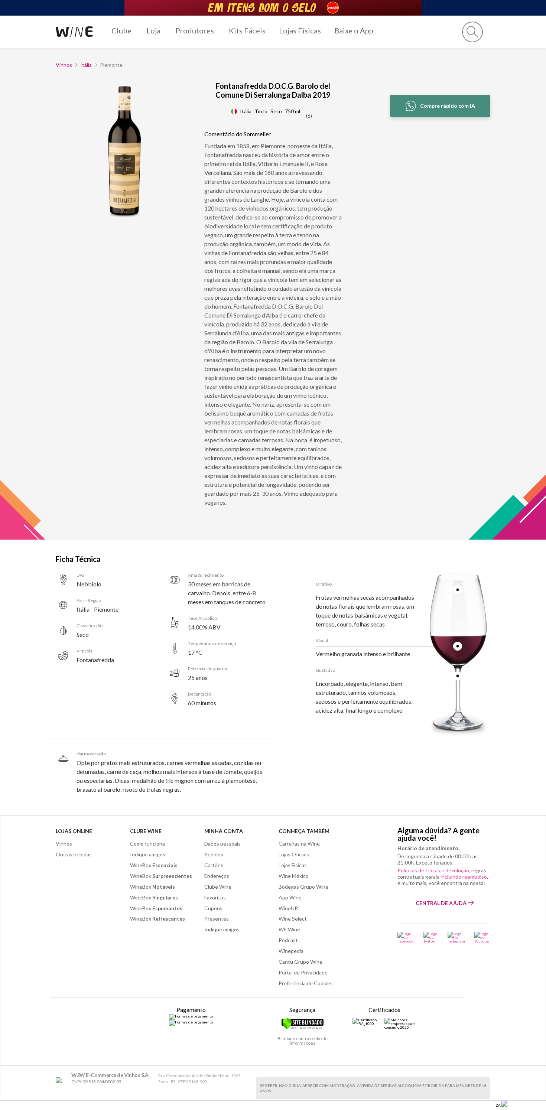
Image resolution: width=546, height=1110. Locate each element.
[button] (472, 32)
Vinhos (64, 65)
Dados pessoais (222, 843)
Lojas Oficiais (294, 854)
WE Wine (289, 929)
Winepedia (291, 951)
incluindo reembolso (464, 876)
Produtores (194, 30)
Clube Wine (146, 831)
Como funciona (147, 843)
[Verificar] (302, 1028)
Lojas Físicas (300, 30)
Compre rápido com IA (447, 105)
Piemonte (111, 65)
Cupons (213, 908)
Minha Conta (223, 831)
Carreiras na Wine (299, 843)
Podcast (288, 940)
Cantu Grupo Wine (300, 961)
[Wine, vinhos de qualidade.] (60, 1080)
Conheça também (304, 831)
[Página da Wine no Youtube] (482, 937)
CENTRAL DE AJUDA (441, 903)
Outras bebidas (74, 854)
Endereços (216, 876)
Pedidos (213, 854)
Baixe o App (353, 30)
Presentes (216, 918)
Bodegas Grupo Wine (303, 886)
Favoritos (215, 897)
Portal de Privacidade (303, 972)
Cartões (213, 865)
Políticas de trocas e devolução (433, 870)
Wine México (294, 876)
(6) (309, 116)
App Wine (290, 897)
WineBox (154, 865)
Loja (153, 30)
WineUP (288, 908)
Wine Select (293, 918)
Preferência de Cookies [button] (306, 983)
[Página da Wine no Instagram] (456, 937)
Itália (86, 65)
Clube (121, 30)
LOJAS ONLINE (74, 831)
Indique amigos (147, 854)
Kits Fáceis (247, 30)
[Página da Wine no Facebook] (405, 937)
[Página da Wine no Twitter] (430, 937)
